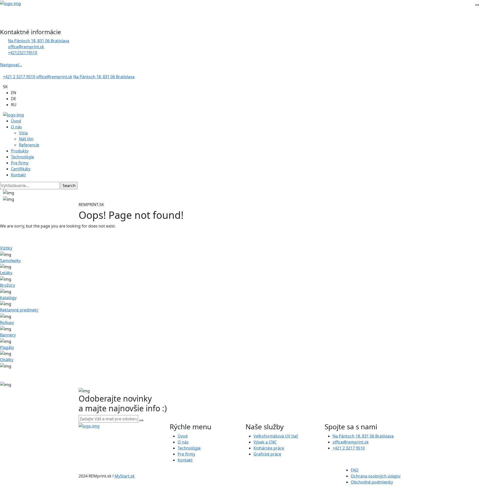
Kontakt (18, 175)
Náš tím (26, 139)
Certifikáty (20, 169)
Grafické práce (267, 454)
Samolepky (10, 260)
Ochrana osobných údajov (375, 476)
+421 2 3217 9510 (19, 76)
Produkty (19, 151)
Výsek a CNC (265, 442)
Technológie (22, 157)
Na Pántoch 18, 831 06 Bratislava (38, 40)
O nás (16, 127)
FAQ (355, 470)
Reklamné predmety (19, 310)
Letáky (6, 272)
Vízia (23, 133)
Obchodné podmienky (372, 482)
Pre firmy (19, 163)
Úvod (16, 121)
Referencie (29, 145)
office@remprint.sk (54, 76)
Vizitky (6, 248)
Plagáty (7, 347)
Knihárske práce (268, 448)
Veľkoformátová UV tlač (275, 436)
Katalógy (8, 297)
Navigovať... (11, 64)
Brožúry (7, 285)
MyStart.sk (125, 476)
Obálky (6, 359)
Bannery (8, 335)
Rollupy (7, 322)
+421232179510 (22, 52)
